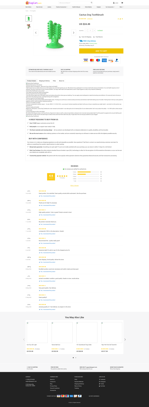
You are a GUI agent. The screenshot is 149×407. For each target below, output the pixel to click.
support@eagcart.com (31, 381)
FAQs (75, 379)
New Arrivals (39, 7)
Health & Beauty (76, 7)
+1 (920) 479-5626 (30, 379)
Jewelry (49, 7)
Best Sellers (28, 7)
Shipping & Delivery (79, 384)
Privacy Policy (53, 386)
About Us (52, 379)
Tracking (76, 388)
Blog (51, 384)
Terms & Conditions (55, 388)
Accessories (53, 390)
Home (27, 11)
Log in (116, 3)
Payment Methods (78, 381)
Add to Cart (101, 51)
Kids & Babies (88, 7)
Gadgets (99, 7)
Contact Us (52, 381)
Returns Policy (78, 386)
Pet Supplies (33, 11)
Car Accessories (109, 7)
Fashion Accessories (61, 7)
